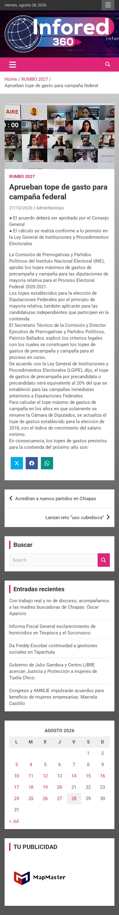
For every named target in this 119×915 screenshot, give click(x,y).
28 (73, 798)
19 (45, 787)
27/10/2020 (20, 207)
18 (30, 787)
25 (30, 798)
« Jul (14, 821)
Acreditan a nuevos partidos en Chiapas (55, 498)
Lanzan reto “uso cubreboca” (74, 517)
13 (59, 776)
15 (88, 776)
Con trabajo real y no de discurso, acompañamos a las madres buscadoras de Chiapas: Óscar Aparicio (59, 607)
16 (102, 776)
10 (16, 776)
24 (16, 798)
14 (73, 776)
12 (45, 776)
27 (59, 798)
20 (59, 787)
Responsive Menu (108, 5)
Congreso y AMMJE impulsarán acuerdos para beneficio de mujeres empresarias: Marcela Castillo (56, 697)
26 (45, 798)
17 (16, 787)
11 (30, 776)
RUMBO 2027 (22, 176)
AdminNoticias (50, 207)
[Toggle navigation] (13, 64)
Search (104, 560)
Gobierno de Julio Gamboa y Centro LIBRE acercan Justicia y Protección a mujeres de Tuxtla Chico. (53, 671)
